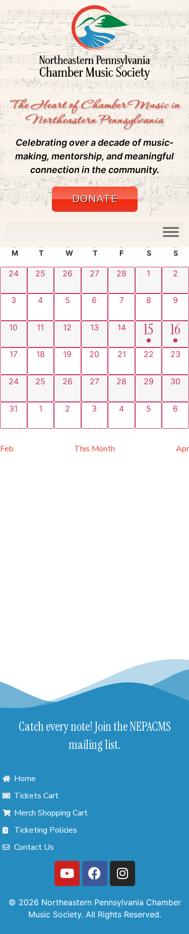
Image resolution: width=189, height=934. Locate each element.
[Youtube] (67, 873)
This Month (94, 448)
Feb (7, 448)
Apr (182, 448)
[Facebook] (94, 873)
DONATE (94, 199)
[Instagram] (122, 873)
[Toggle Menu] (171, 232)
